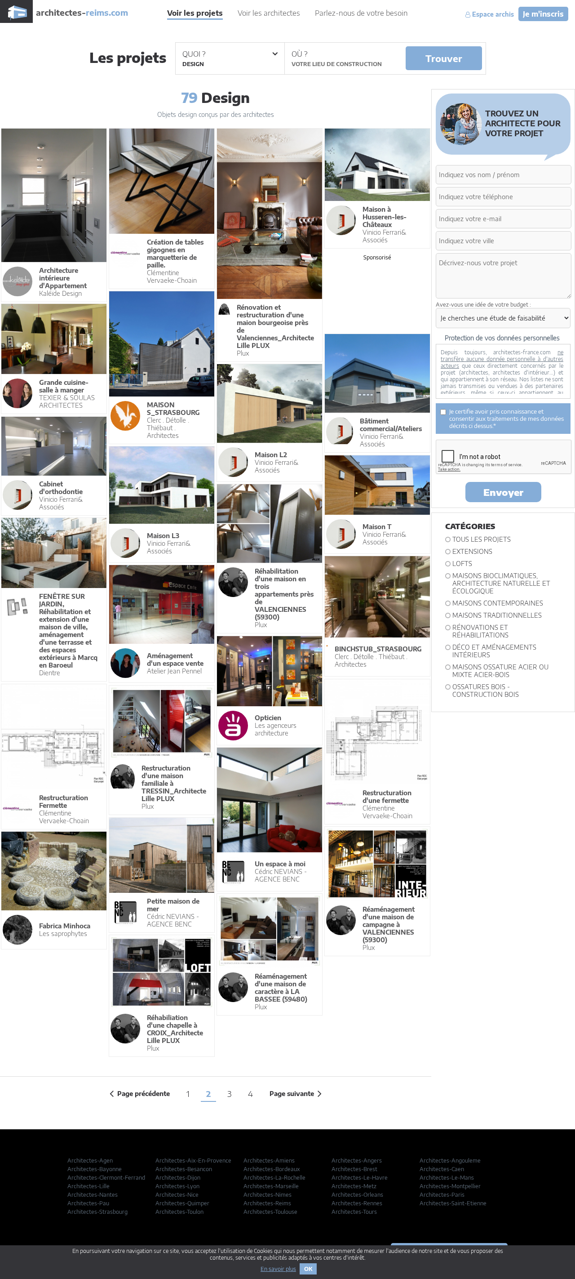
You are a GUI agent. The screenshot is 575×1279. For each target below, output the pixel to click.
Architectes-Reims (267, 1203)
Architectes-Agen (90, 1160)
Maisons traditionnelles (497, 615)
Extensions (472, 551)
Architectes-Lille (88, 1186)
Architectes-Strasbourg (97, 1211)
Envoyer (503, 492)
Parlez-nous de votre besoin (361, 13)
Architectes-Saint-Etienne (453, 1203)
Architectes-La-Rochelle (274, 1177)
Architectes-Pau (88, 1203)
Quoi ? (193, 53)
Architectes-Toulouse (270, 1211)
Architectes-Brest (354, 1169)
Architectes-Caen (442, 1169)
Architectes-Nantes (92, 1194)
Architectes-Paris (442, 1194)
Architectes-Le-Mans (447, 1177)
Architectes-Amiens (269, 1160)
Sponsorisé (377, 257)
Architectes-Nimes (267, 1194)
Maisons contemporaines (497, 603)
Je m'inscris (543, 13)
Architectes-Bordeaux (271, 1169)
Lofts (462, 563)
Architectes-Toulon (179, 1211)
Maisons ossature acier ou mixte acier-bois (500, 670)
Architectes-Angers (357, 1160)
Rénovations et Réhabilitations (480, 631)
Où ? (299, 53)
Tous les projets (481, 539)
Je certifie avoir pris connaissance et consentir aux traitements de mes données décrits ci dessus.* (506, 418)
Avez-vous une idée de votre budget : (483, 304)
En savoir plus (278, 1269)
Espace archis (492, 14)
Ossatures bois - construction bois (485, 690)
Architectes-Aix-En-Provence (193, 1160)
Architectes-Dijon (177, 1177)
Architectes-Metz (354, 1186)
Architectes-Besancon (183, 1169)
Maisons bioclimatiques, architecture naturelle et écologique (501, 583)
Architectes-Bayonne (94, 1169)
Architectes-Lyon (177, 1186)
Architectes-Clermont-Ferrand (106, 1177)
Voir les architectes (269, 13)
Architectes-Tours (354, 1211)
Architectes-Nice (177, 1194)
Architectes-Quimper (182, 1203)
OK (308, 1269)
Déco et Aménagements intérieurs (494, 651)
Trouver (443, 58)
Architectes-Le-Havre (360, 1177)
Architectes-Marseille (271, 1186)
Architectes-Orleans (357, 1194)
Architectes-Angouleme (450, 1160)
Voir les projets (195, 13)
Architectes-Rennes (357, 1203)
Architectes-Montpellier (450, 1186)
